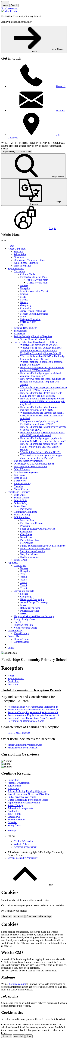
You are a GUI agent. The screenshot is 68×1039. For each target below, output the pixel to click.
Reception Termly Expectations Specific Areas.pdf (33, 712)
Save (29, 1036)
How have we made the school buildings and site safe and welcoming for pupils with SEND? (42, 381)
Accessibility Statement (25, 847)
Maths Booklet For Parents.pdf (23, 747)
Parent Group (20, 559)
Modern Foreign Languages (34, 313)
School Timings (22, 469)
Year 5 (23, 585)
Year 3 (23, 579)
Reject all (7, 916)
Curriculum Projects (24, 591)
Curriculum (19, 271)
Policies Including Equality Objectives (33, 336)
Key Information (16, 268)
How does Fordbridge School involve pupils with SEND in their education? (42, 434)
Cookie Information (24, 841)
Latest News (20, 480)
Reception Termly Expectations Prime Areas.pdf (32, 718)
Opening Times (21, 639)
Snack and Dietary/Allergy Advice (37, 528)
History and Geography (32, 599)
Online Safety (21, 503)
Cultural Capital (28, 274)
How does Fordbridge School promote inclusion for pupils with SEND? (39, 408)
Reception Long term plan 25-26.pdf (26, 721)
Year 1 (23, 574)
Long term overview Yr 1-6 (34, 291)
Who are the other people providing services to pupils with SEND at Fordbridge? (43, 388)
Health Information (29, 557)
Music (23, 316)
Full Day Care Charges (31, 523)
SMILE (18, 622)
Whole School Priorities (26, 262)
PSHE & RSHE (28, 322)
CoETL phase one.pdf (19, 732)
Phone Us (60, 86)
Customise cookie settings (39, 916)
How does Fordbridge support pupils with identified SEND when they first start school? (42, 439)
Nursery (24, 285)
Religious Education (30, 319)
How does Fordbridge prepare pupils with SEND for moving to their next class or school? (41, 447)
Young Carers (21, 489)
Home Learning (22, 514)
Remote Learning (22, 483)
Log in (11, 647)
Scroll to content (9, 8)
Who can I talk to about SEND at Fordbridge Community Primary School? (42, 357)
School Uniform (22, 497)
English (24, 294)
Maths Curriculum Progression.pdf (25, 744)
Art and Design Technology (34, 602)
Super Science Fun (23, 625)
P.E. (22, 325)
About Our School (17, 248)
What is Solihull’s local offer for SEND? (40, 452)
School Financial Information (34, 339)
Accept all (18, 916)
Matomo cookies (17, 984)
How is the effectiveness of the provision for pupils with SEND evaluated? (42, 369)
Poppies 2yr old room (37, 279)
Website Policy (21, 844)
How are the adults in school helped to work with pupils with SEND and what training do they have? (42, 401)
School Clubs (20, 500)
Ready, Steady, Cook (24, 619)
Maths (23, 296)
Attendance (19, 333)
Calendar (18, 486)
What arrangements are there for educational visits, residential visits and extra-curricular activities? (42, 415)
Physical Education (29, 610)
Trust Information (22, 265)
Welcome (18, 251)
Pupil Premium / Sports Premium (30, 466)
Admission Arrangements (26, 472)
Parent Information (29, 540)
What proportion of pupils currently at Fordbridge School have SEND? (39, 422)
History (24, 302)
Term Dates (19, 494)
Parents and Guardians (19, 492)
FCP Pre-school (22, 517)
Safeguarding (20, 330)
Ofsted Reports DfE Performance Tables (34, 463)
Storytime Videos (28, 554)
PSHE (23, 613)
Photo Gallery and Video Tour (35, 548)
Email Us (60, 110)
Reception (25, 288)
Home (11, 246)
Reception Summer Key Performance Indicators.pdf (33, 709)
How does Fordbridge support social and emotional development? (40, 374)
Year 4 (23, 582)
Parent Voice (20, 506)
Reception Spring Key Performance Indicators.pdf (33, 706)
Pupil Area (13, 562)
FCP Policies (26, 542)
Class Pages (26, 534)
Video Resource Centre (25, 627)
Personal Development (25, 328)
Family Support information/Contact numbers (42, 545)
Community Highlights (25, 511)
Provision (25, 526)
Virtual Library (15, 630)
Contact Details (21, 641)
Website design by (23, 858)
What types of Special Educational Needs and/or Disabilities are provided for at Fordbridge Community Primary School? (41, 350)
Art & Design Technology (33, 311)
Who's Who (20, 254)
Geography (25, 305)
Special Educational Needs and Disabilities (35, 342)
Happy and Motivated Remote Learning (34, 616)
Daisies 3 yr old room (37, 282)
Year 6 (23, 588)
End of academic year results (28, 460)
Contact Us (13, 636)
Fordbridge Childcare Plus (33, 277)
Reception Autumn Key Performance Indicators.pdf (33, 715)
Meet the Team (27, 520)
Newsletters (26, 537)
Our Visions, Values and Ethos (29, 260)
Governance (20, 257)
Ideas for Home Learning (32, 551)
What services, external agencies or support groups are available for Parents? (41, 456)
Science (24, 299)
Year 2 (23, 576)
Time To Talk (20, 477)
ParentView (26, 509)
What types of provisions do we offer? (39, 345)
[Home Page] (9, 11)
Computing (25, 308)
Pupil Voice (19, 475)
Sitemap (12, 830)
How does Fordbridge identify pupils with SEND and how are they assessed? (41, 394)
